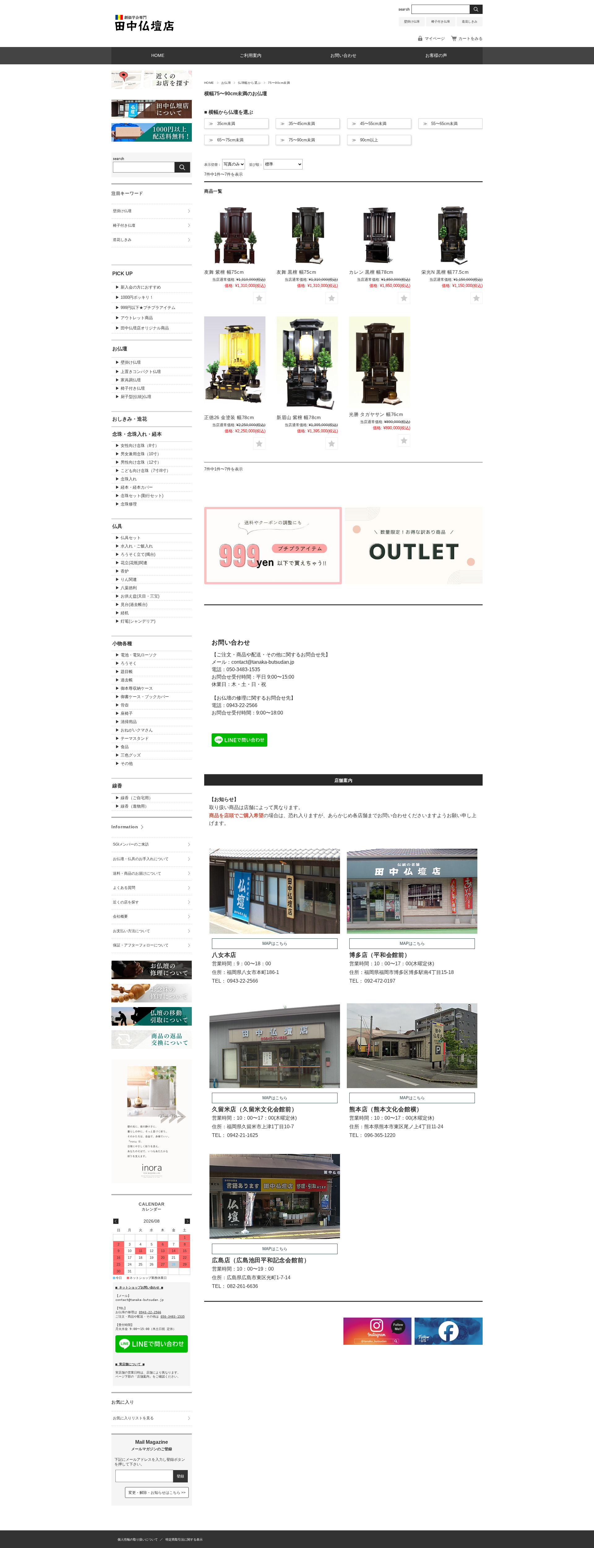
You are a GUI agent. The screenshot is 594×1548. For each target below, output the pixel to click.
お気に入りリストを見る (133, 1418)
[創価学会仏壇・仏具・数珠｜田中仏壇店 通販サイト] (144, 32)
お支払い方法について (131, 931)
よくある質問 (124, 887)
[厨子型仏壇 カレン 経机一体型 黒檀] (379, 235)
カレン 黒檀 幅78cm (371, 272)
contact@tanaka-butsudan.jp (262, 662)
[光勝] (379, 362)
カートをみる (470, 38)
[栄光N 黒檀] (452, 235)
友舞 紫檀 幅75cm (224, 272)
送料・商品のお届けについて (137, 873)
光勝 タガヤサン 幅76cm (376, 414)
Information (124, 826)
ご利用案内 (250, 55)
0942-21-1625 (242, 1135)
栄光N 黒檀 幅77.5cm (445, 272)
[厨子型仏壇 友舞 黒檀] (307, 235)
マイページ (435, 38)
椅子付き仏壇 (440, 21)
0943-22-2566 (241, 705)
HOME (157, 55)
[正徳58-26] (234, 363)
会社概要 (120, 916)
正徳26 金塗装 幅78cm (229, 417)
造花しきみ (469, 21)
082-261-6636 (242, 1286)
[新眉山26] (307, 363)
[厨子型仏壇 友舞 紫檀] (234, 235)
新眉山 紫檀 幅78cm (299, 417)
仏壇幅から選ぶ (249, 82)
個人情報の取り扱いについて (138, 1539)
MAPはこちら (274, 943)
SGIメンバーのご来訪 (131, 844)
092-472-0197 (379, 981)
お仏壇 (226, 82)
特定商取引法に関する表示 (184, 1539)
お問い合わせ (343, 55)
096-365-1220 (379, 1135)
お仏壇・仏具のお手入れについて (141, 859)
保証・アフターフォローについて (141, 945)
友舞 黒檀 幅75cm (296, 272)
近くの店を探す (126, 902)
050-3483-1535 (243, 669)
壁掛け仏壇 (412, 21)
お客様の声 (436, 55)
